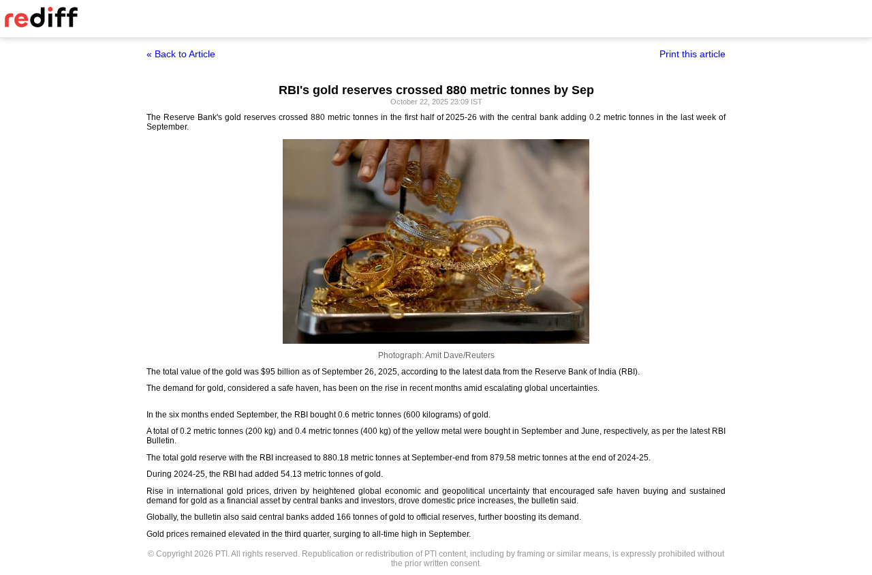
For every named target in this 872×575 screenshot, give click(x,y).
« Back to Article (180, 53)
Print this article (692, 53)
